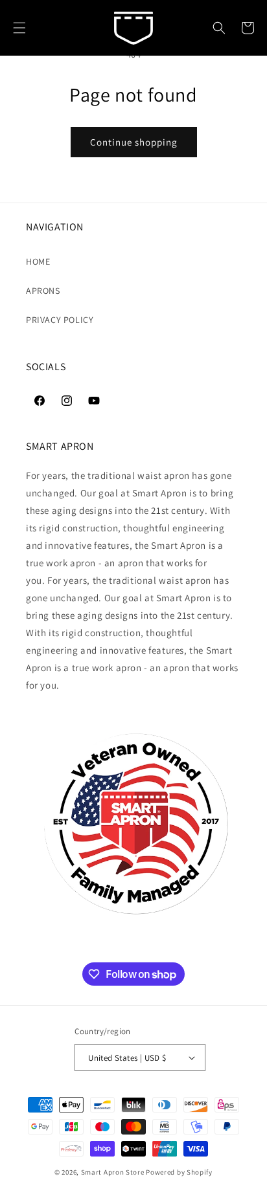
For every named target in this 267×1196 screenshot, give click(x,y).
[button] (19, 28)
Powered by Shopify (179, 1172)
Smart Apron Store (113, 1172)
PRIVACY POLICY (59, 320)
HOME (38, 261)
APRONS (43, 290)
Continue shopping (134, 142)
